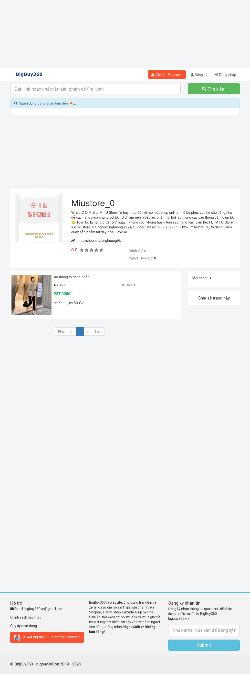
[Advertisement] (125, 34)
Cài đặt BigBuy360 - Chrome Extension (51, 637)
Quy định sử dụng (23, 626)
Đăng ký (200, 74)
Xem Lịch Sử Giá (71, 302)
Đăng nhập (227, 74)
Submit (204, 645)
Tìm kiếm (216, 89)
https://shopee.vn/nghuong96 (98, 240)
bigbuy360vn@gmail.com (43, 609)
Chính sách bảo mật (25, 617)
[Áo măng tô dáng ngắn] (31, 295)
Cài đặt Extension (169, 74)
